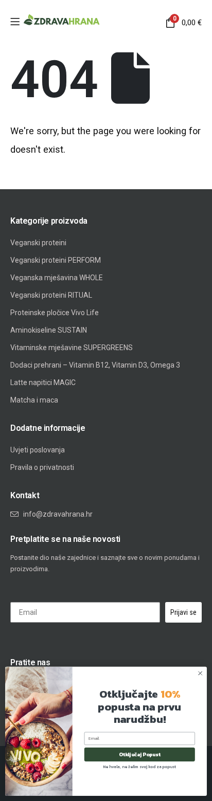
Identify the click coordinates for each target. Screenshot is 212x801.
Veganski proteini (38, 243)
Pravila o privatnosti (42, 467)
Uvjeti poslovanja (37, 450)
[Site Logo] (61, 20)
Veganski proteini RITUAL (51, 295)
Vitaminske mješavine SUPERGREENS (71, 347)
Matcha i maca (34, 400)
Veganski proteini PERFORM (55, 260)
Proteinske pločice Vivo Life (54, 312)
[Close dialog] (200, 673)
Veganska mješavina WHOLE (56, 278)
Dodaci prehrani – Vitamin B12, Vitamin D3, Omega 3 (95, 365)
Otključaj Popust (140, 754)
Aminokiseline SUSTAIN (48, 330)
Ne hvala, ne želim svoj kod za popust (139, 766)
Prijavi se (183, 612)
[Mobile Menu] (15, 22)
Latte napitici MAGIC (43, 382)
